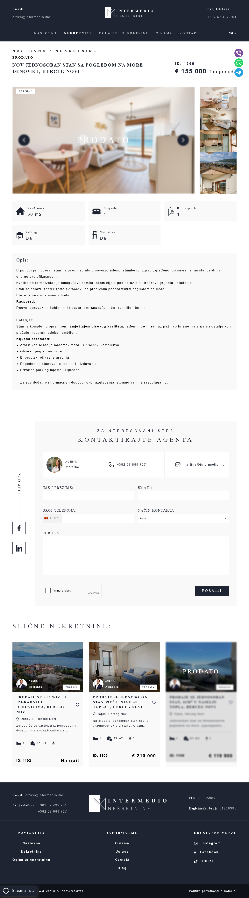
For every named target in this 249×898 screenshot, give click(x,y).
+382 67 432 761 (222, 17)
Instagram (211, 843)
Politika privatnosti (204, 891)
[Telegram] (238, 72)
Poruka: (52, 533)
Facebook (209, 852)
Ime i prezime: (58, 488)
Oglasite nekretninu (124, 33)
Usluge (122, 851)
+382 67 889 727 (131, 464)
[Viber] (238, 53)
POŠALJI (212, 591)
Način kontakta (156, 510)
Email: (145, 488)
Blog (122, 868)
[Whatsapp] (238, 62)
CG (231, 33)
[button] (183, 140)
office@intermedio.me (31, 17)
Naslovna (45, 33)
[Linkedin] (19, 548)
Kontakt (190, 33)
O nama (164, 33)
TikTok (207, 861)
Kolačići (230, 891)
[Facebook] (19, 528)
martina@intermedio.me (204, 464)
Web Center (47, 891)
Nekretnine (78, 33)
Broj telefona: (60, 514)
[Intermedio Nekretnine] (129, 12)
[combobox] (52, 518)
